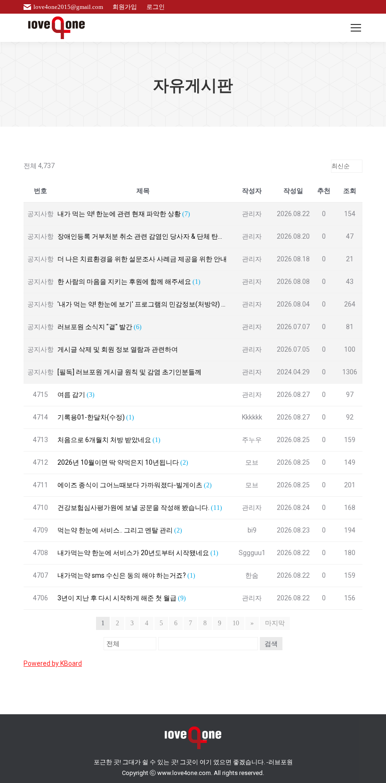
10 (236, 623)
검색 (271, 643)
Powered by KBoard (53, 663)
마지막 (275, 623)
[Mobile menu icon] (355, 27)
